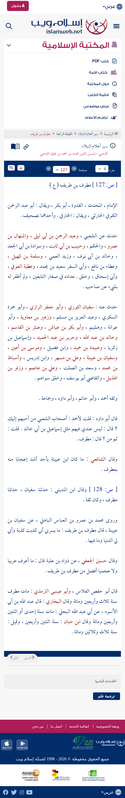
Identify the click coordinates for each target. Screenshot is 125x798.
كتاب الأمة (98, 72)
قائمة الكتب (98, 95)
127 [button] (63, 169)
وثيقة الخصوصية (107, 726)
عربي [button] (110, 6)
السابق (28, 658)
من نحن (37, 726)
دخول (16, 6)
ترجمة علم (106, 696)
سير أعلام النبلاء (88, 134)
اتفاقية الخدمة (79, 726)
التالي (15, 658)
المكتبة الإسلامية (76, 45)
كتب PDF (100, 61)
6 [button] (105, 169)
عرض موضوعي (96, 106)
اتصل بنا (56, 726)
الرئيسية (109, 134)
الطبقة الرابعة (64, 134)
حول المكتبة (98, 84)
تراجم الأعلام (96, 117)
